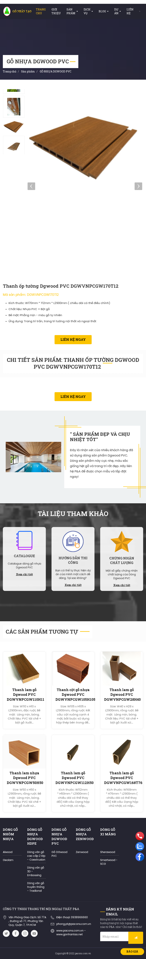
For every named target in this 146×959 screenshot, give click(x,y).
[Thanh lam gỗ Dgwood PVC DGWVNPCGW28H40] (121, 669)
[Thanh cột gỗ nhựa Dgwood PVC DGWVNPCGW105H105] (73, 669)
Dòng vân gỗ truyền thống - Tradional (35, 887)
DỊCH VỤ (87, 11)
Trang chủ (41, 11)
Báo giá (132, 951)
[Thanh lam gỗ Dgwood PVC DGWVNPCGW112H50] (73, 752)
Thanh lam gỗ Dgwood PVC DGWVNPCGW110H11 (25, 694)
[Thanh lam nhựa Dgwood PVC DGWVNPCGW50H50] (24, 752)
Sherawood (107, 852)
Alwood (7, 852)
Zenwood (82, 852)
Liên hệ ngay (73, 339)
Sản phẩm (71, 11)
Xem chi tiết (24, 574)
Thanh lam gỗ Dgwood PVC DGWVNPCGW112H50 (75, 778)
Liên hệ (130, 11)
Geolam (8, 860)
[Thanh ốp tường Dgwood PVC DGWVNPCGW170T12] (14, 107)
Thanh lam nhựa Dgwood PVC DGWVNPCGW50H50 (25, 778)
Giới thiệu (56, 11)
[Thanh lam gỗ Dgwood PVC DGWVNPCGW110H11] (24, 669)
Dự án (116, 11)
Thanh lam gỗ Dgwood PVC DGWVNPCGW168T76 (123, 778)
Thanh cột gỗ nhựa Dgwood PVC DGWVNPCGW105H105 (75, 694)
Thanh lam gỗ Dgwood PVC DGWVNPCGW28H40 (122, 694)
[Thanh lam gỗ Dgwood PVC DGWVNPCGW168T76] (121, 752)
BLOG (102, 11)
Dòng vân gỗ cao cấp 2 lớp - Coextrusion (36, 856)
